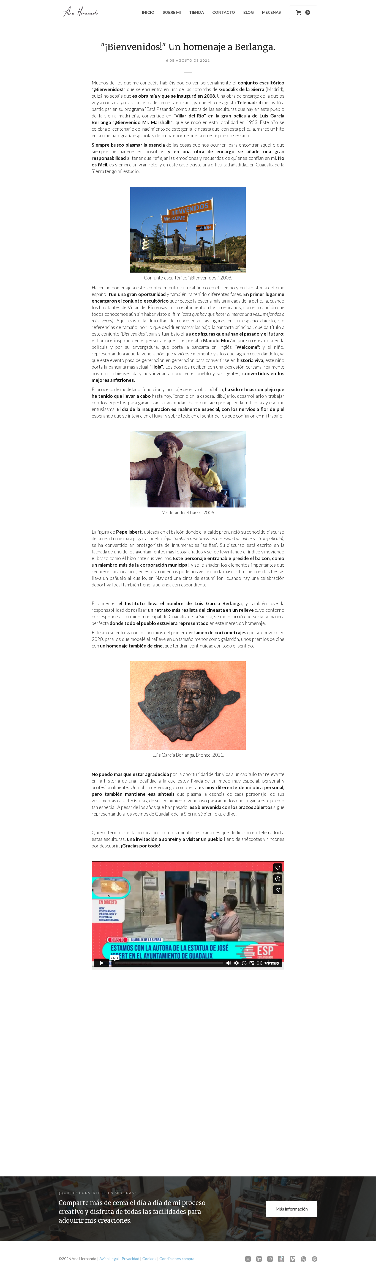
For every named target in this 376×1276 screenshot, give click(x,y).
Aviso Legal (109, 1258)
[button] (303, 12)
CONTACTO (223, 12)
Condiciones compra (176, 1258)
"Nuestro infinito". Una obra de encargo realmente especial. (187, 1135)
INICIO (148, 12)
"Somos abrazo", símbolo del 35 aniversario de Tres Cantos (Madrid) (273, 1135)
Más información (292, 1208)
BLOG (248, 12)
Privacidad (130, 1258)
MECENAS (271, 12)
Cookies (149, 1258)
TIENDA (196, 12)
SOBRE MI (172, 12)
